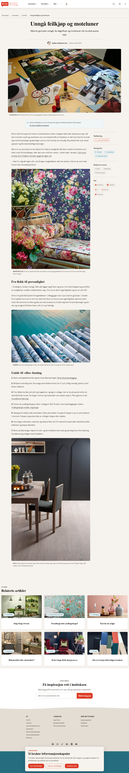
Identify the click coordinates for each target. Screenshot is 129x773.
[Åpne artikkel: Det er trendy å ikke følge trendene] (107, 643)
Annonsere (29, 729)
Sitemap (29, 738)
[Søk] (113, 3)
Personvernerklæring (33, 732)
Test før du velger (107, 623)
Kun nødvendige (36, 766)
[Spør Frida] (66, 4)
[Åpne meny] (125, 3)
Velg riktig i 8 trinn (21, 623)
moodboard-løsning (19, 398)
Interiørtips (107, 169)
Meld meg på (85, 696)
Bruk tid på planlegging (67, 378)
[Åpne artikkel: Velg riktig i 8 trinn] (21, 606)
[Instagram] (57, 744)
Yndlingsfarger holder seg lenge (24, 407)
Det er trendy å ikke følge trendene (107, 660)
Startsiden (5, 15)
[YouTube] (76, 744)
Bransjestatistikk (58, 723)
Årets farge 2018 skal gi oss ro (64, 660)
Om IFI (28, 720)
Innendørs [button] (32, 4)
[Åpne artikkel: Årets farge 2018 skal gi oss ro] (64, 643)
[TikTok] (62, 744)
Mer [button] (55, 4)
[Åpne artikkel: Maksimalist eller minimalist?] (21, 643)
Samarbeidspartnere (33, 726)
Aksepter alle (72, 766)
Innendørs (15, 15)
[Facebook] (53, 744)
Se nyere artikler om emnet (39, 125)
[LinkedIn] (71, 744)
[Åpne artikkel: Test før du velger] (107, 606)
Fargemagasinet (86, 720)
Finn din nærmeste (59, 726)
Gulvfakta (84, 723)
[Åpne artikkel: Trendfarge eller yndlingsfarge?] (64, 606)
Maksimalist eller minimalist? (21, 660)
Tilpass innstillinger (54, 766)
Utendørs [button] (44, 4)
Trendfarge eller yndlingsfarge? (64, 623)
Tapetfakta (84, 726)
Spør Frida (56, 720)
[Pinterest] (67, 744)
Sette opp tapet (100, 172)
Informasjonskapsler (33, 735)
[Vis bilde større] (64, 81)
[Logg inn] (119, 3)
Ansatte (29, 723)
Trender (24, 15)
